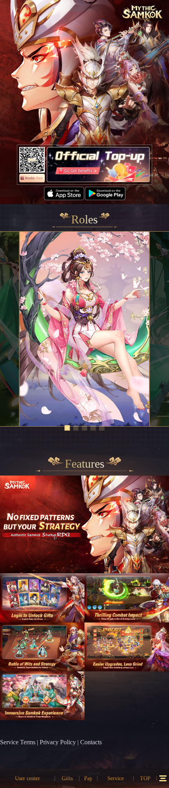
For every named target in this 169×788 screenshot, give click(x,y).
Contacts (91, 742)
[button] (67, 428)
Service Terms (17, 742)
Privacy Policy (58, 742)
